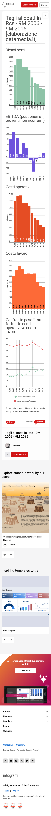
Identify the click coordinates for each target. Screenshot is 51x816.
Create (6, 711)
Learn (6, 726)
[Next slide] (11, 554)
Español (29, 750)
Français (36, 750)
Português (21, 750)
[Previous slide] (4, 554)
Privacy (15, 790)
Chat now (20, 745)
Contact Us (8, 745)
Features (7, 716)
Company (7, 731)
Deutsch (13, 750)
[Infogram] (9, 5)
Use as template (29, 5)
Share (11, 422)
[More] (45, 15)
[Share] (7, 454)
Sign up (44, 5)
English (6, 750)
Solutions (7, 721)
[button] (25, 397)
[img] (15, 85)
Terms (6, 790)
